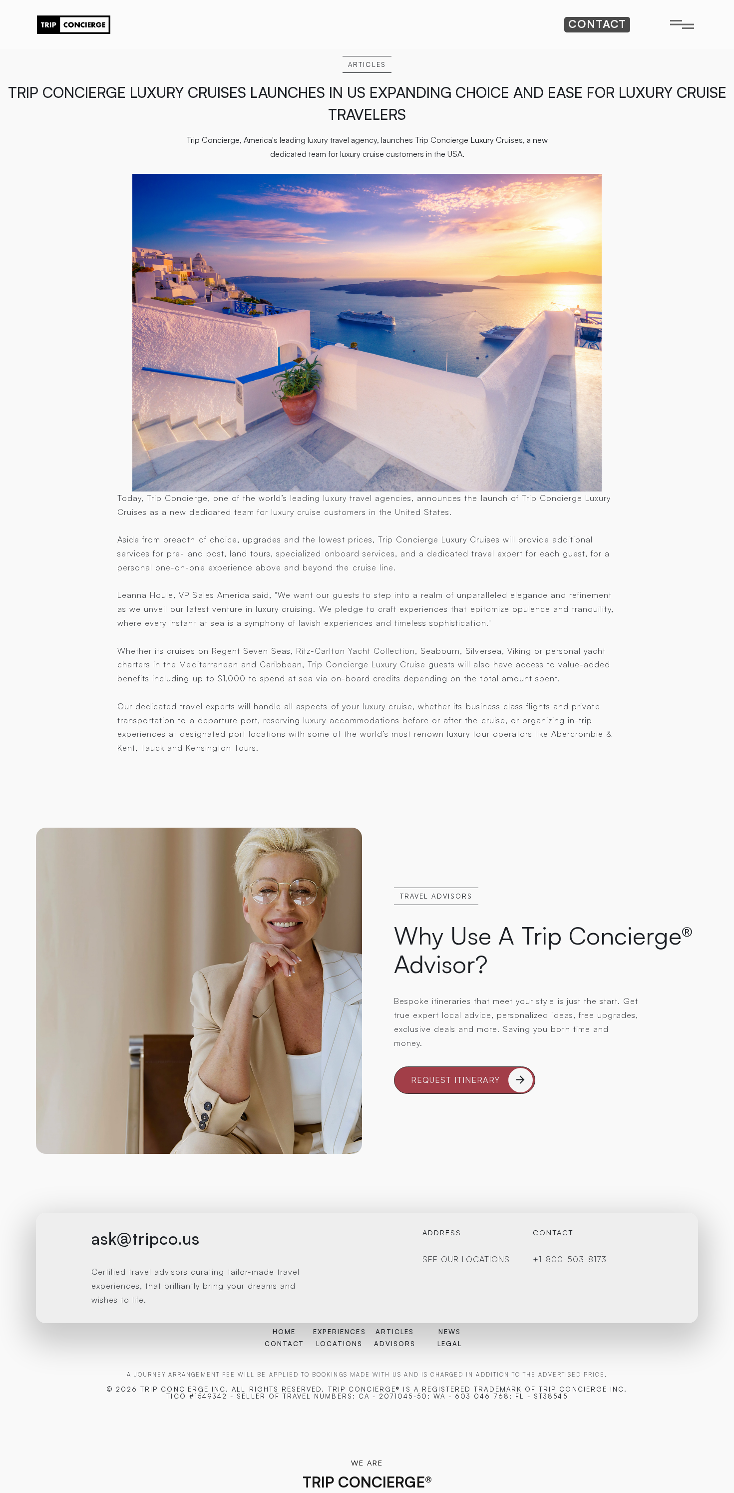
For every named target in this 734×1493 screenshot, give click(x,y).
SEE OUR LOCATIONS (466, 1259)
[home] (73, 24)
